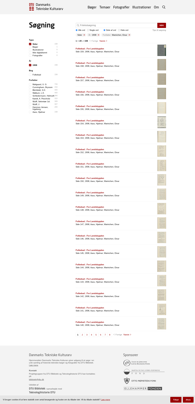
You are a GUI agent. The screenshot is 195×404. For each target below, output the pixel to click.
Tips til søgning (159, 30)
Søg (161, 25)
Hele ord (124, 30)
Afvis (188, 400)
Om (156, 7)
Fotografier (121, 7)
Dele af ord (111, 30)
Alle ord (81, 30)
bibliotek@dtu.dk (36, 379)
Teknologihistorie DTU (42, 392)
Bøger (92, 7)
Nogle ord (94, 30)
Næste (102, 41)
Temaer (104, 7)
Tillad (176, 400)
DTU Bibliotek (37, 388)
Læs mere (33, 365)
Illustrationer (141, 7)
